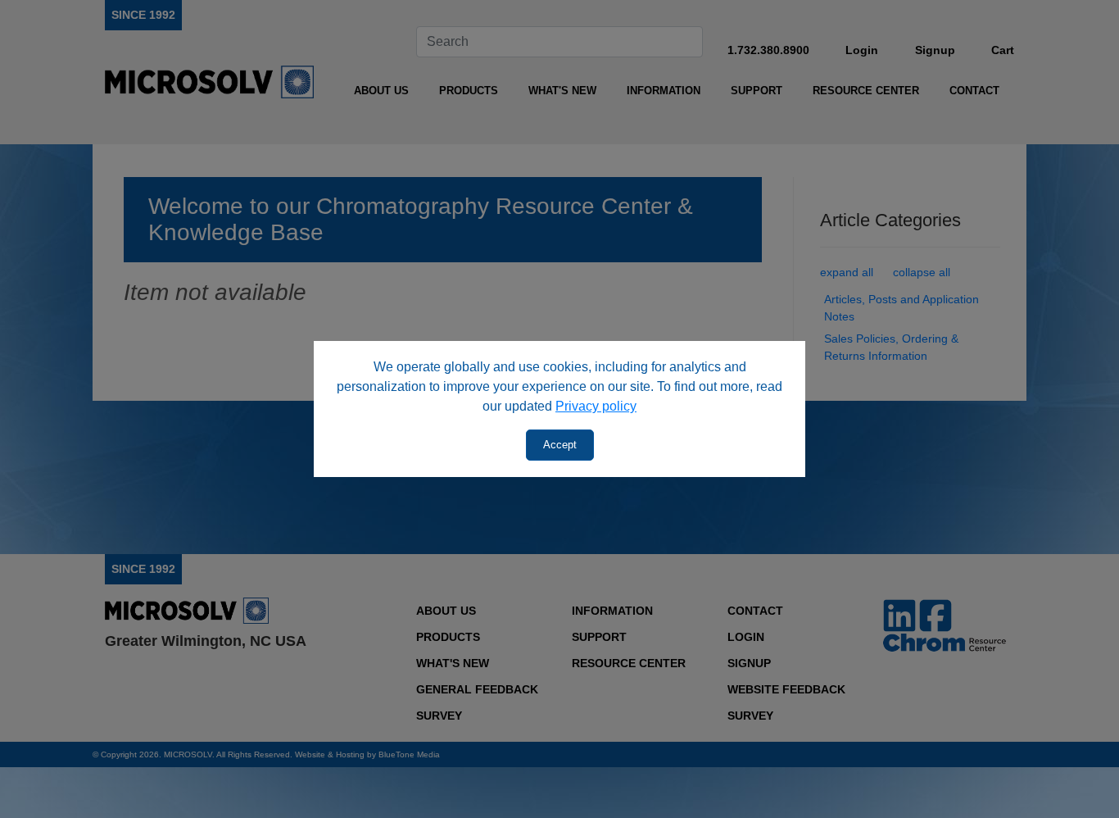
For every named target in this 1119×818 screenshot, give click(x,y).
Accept (560, 445)
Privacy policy (596, 406)
